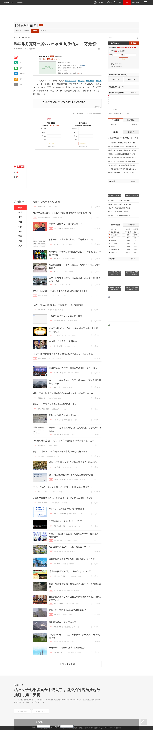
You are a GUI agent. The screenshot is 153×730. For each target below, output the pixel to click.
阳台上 (44, 358)
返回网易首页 (22, 711)
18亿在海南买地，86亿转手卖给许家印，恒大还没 (63, 102)
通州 (135, 232)
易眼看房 (112, 259)
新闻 (35, 206)
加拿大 (56, 228)
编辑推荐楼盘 (115, 225)
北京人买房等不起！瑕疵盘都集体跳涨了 (114, 273)
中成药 (59, 551)
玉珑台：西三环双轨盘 (132, 195)
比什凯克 (40, 295)
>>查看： (110, 113)
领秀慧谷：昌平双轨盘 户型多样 (118, 211)
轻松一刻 (65, 244)
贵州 (55, 563)
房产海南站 (98, 107)
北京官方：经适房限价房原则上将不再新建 (121, 154)
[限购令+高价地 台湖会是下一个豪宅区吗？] (132, 277)
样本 (39, 456)
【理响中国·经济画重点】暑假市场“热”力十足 (70, 571)
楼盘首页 (18, 30)
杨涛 (58, 563)
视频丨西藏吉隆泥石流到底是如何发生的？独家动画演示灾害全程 (63, 393)
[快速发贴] (15, 57)
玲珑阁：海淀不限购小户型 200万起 (119, 204)
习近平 (40, 217)
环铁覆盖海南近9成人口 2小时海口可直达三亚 (122, 173)
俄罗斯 (63, 320)
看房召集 (49, 119)
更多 (21, 84)
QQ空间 (22, 73)
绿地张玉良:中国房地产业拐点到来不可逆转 (122, 150)
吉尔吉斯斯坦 (46, 217)
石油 (55, 258)
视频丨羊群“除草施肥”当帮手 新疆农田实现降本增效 (73, 462)
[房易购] (40, 117)
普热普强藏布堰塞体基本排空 (62, 622)
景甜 (55, 434)
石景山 (135, 235)
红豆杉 (56, 641)
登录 (127, 2)
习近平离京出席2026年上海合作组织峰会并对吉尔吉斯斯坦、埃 (62, 213)
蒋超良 (56, 603)
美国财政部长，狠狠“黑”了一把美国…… (67, 521)
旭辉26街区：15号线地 (114, 195)
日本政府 (56, 540)
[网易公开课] (102, 2)
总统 (39, 310)
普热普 (56, 627)
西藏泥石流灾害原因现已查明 (46, 202)
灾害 (43, 206)
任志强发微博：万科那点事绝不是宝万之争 (121, 143)
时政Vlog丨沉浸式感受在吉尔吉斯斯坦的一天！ (54, 404)
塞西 (47, 409)
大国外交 (46, 502)
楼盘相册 (90, 81)
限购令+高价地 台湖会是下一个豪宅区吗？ (132, 288)
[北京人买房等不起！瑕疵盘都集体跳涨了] (114, 262)
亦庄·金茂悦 (114, 243)
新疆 (43, 445)
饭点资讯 (62, 284)
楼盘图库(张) (68, 73)
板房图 (119, 113)
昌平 (135, 246)
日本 (55, 346)
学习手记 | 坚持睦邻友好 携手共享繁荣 (66, 509)
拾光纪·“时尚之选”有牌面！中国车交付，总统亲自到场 (58, 305)
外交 (61, 540)
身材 (55, 244)
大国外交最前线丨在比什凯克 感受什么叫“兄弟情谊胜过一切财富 (63, 498)
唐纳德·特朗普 (61, 526)
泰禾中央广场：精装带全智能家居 (119, 200)
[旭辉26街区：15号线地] (114, 186)
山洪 (59, 420)
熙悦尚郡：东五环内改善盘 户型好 (119, 208)
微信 (21, 68)
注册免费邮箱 (135, 2)
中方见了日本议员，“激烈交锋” (63, 341)
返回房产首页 (40, 711)
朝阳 (135, 238)
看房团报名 (51, 123)
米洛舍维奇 (57, 320)
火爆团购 (134, 43)
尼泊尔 (40, 358)
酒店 (55, 387)
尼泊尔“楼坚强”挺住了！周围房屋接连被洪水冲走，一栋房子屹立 (63, 354)
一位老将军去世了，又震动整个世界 (65, 316)
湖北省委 (60, 603)
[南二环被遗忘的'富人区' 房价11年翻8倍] (132, 262)
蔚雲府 (113, 246)
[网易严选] (109, 2)
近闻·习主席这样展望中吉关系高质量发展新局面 (71, 475)
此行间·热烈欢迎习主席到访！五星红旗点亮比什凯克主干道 (60, 291)
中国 (55, 576)
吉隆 (59, 372)
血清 (42, 456)
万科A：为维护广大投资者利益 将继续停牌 (121, 165)
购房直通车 (83, 123)
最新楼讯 (34, 30)
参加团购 (43, 30)
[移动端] (95, 2)
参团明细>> (51, 146)
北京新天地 (114, 252)
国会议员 (59, 346)
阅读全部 (133, 92)
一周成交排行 (131, 225)
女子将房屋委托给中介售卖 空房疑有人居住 (122, 169)
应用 (12, 2)
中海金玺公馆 (114, 235)
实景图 (124, 113)
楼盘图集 (116, 93)
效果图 (115, 109)
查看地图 (82, 65)
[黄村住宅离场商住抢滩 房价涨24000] (114, 277)
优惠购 (81, 81)
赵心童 (56, 335)
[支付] (115, 2)
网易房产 (32, 49)
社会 (55, 284)
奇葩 (58, 244)
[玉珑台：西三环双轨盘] (132, 186)
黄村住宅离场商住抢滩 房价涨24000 (114, 288)
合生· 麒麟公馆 (115, 232)
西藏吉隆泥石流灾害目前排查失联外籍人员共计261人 (73, 368)
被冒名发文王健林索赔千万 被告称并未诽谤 (122, 146)
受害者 (40, 492)
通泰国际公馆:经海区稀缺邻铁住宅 (119, 215)
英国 (58, 387)
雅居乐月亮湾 (44, 56)
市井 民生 (56, 271)
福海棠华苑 (114, 240)
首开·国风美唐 (115, 249)
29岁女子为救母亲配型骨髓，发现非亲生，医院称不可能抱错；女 (63, 487)
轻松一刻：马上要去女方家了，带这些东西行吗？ (72, 239)
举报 (99, 49)
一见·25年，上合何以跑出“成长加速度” (67, 647)
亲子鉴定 (44, 492)
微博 (21, 79)
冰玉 (59, 335)
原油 (58, 258)
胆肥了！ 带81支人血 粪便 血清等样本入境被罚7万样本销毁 (60, 451)
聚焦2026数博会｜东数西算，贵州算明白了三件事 (72, 559)
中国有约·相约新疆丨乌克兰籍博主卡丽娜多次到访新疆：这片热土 (63, 440)
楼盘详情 (60, 73)
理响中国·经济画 (61, 576)
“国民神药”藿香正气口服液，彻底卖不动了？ (69, 547)
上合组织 (56, 652)
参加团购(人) (77, 73)
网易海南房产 (26, 37)
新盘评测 (112, 181)
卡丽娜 (40, 445)
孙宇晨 (59, 434)
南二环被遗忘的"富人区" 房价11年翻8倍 (132, 273)
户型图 (115, 113)
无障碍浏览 (19, 2)
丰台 (135, 240)
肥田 (58, 467)
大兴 (135, 243)
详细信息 (26, 30)
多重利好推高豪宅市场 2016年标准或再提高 (122, 158)
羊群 (55, 467)
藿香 (55, 551)
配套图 (128, 113)
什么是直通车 (83, 146)
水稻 (59, 641)
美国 (59, 228)
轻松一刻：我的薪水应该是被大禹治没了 (67, 610)
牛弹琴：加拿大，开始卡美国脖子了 (65, 224)
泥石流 (40, 206)
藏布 (59, 627)
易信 (21, 62)
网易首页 (6, 2)
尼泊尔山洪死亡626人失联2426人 (64, 415)
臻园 (112, 238)
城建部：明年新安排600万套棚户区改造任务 (122, 161)
